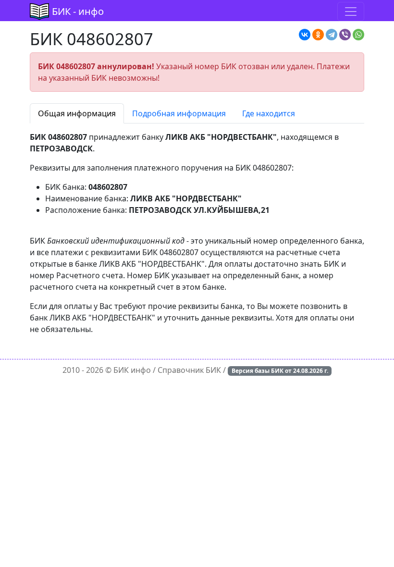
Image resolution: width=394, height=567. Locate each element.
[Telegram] (331, 34)
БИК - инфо (78, 11)
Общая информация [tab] (77, 113)
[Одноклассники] (318, 34)
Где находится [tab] (268, 113)
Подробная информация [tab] (179, 113)
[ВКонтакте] (304, 34)
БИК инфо (132, 370)
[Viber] (345, 34)
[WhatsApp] (358, 34)
